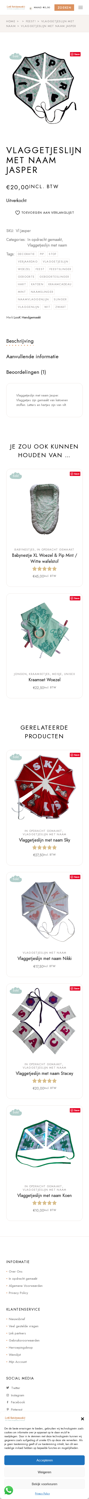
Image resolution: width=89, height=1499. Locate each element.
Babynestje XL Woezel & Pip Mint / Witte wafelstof (44, 558)
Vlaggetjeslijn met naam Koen (44, 1195)
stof (52, 254)
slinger (60, 299)
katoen (37, 284)
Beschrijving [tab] (20, 341)
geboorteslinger (54, 277)
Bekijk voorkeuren (44, 1484)
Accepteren (45, 1460)
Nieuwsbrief (17, 1319)
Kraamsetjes (39, 674)
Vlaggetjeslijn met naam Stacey (44, 1073)
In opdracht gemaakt (44, 239)
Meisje (57, 674)
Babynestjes (24, 549)
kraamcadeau (60, 284)
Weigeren (44, 1472)
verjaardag (28, 261)
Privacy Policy (42, 1494)
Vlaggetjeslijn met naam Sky (44, 840)
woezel (24, 269)
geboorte (26, 277)
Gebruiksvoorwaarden (24, 1340)
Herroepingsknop (21, 1347)
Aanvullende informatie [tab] (32, 356)
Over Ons (15, 1271)
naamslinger (42, 292)
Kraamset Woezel (44, 680)
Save (77, 54)
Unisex (69, 674)
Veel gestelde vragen (23, 1326)
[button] (82, 1419)
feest (40, 269)
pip (42, 254)
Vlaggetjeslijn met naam (47, 245)
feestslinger (60, 269)
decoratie (26, 254)
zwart (60, 307)
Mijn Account (18, 1361)
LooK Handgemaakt (27, 317)
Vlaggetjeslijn (55, 261)
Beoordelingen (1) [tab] (26, 372)
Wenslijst (15, 1354)
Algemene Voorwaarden (26, 1285)
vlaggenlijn (28, 307)
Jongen (20, 674)
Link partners (17, 1333)
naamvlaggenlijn (33, 299)
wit (47, 307)
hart (22, 284)
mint (22, 292)
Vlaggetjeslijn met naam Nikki (44, 958)
